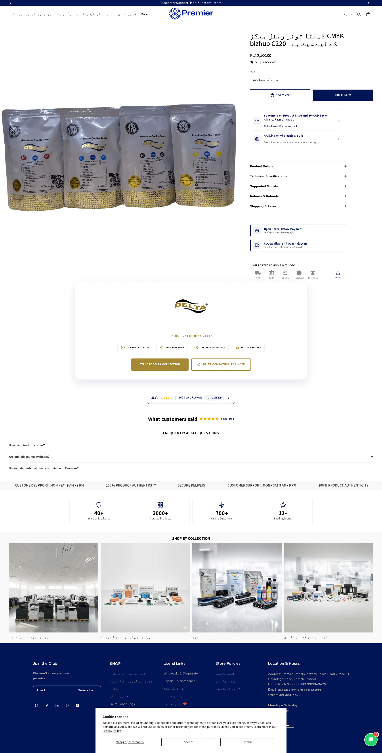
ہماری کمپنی (173, 696)
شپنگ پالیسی (225, 673)
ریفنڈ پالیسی (226, 681)
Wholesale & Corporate (181, 673)
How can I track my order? (191, 445)
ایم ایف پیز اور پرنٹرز (127, 673)
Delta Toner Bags (122, 704)
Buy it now (343, 95)
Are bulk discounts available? (191, 456)
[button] (209, 419)
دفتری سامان (119, 696)
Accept (188, 742)
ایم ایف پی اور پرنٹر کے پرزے (132, 681)
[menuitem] (144, 14)
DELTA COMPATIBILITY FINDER (224, 364)
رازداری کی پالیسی (230, 689)
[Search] (359, 14)
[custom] (36, 705)
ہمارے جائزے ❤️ (175, 704)
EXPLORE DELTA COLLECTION (159, 364)
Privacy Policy (112, 731)
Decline (248, 742)
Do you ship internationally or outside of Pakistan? (191, 468)
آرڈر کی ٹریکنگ (175, 689)
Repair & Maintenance (179, 681)
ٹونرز (114, 689)
